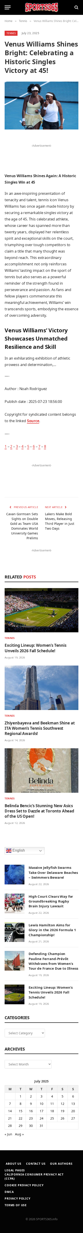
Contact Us (35, 1164)
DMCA (9, 1192)
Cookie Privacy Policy (24, 1185)
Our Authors (61, 1164)
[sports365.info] (41, 7)
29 (20, 1125)
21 (10, 1118)
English (18, 850)
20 (73, 1111)
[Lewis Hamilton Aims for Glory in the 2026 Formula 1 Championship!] (14, 932)
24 (41, 1118)
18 (52, 1111)
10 (41, 1103)
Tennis (11, 33)
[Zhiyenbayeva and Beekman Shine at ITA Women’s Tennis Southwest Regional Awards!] (41, 688)
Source (33, 420)
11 (52, 1103)
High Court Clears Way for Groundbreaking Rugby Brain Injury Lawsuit (51, 901)
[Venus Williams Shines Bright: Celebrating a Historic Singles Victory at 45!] (41, 105)
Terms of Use (16, 1205)
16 (31, 1111)
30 (31, 1125)
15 (20, 1111)
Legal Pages (15, 1170)
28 (10, 1125)
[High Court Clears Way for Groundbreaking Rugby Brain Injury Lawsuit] (14, 903)
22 (20, 1118)
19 (62, 1111)
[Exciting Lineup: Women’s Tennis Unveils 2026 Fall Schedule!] (41, 610)
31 (41, 1125)
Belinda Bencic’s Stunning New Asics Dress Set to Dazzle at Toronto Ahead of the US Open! (39, 811)
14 (10, 1111)
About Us (13, 1164)
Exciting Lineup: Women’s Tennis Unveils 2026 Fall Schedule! (35, 648)
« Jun (8, 1134)
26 (62, 1118)
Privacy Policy (17, 1198)
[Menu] (8, 7)
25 (52, 1118)
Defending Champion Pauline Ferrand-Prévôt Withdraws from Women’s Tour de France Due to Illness (53, 961)
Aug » (19, 1134)
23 (31, 1118)
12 (62, 1103)
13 (73, 1103)
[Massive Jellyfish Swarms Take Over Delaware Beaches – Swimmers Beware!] (14, 874)
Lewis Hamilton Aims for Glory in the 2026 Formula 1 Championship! (52, 930)
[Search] (76, 7)
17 (41, 1111)
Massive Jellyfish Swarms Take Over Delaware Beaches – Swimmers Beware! (53, 872)
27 (73, 1118)
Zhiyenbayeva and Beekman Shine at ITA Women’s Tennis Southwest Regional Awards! (39, 728)
